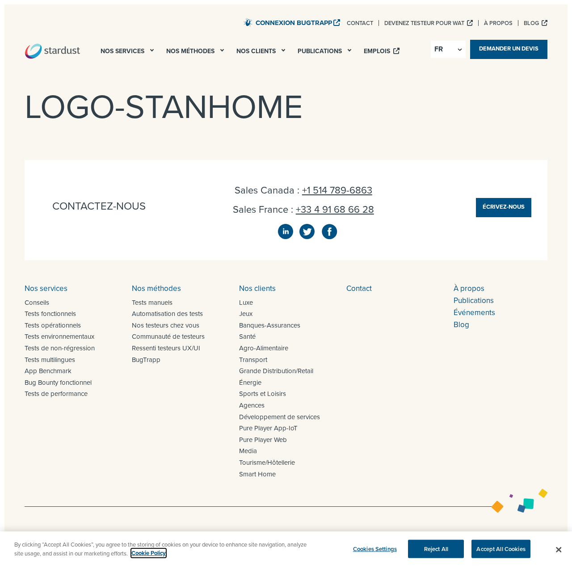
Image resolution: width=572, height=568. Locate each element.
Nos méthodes (156, 288)
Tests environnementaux (59, 336)
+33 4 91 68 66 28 (335, 209)
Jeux (245, 313)
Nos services (46, 288)
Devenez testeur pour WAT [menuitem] (425, 23)
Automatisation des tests (167, 313)
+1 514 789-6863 (337, 190)
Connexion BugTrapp (294, 23)
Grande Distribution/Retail (276, 370)
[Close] (558, 550)
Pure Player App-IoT (268, 428)
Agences (252, 405)
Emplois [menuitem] (378, 50)
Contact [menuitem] (360, 23)
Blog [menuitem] (532, 23)
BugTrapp (146, 359)
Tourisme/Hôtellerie (267, 462)
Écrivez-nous (504, 206)
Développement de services (279, 416)
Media (248, 450)
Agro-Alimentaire (263, 348)
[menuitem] (153, 53)
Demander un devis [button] (508, 48)
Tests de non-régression (60, 348)
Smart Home (257, 474)
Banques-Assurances (269, 325)
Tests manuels (152, 302)
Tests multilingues (50, 359)
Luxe (246, 302)
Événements (474, 312)
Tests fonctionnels (50, 313)
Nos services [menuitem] (123, 50)
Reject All (436, 549)
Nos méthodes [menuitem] (191, 50)
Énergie (250, 382)
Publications (474, 300)
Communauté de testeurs (168, 336)
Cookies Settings (375, 549)
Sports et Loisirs (262, 393)
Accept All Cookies (500, 549)
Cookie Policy (148, 553)
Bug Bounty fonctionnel (58, 382)
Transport (253, 359)
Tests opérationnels (53, 325)
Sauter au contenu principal (195, 22)
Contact (359, 288)
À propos (469, 288)
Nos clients (257, 288)
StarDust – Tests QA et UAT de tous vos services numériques (52, 51)
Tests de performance (56, 393)
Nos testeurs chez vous (165, 325)
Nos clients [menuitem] (257, 50)
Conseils (37, 302)
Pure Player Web (263, 439)
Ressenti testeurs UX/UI (166, 348)
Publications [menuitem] (321, 50)
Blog (461, 324)
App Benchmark (48, 370)
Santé (247, 336)
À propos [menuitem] (498, 23)
